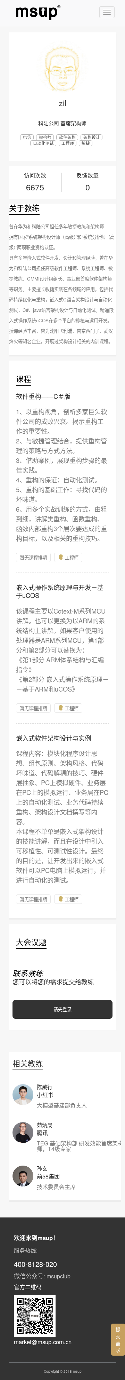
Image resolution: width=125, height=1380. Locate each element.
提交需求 (118, 1340)
